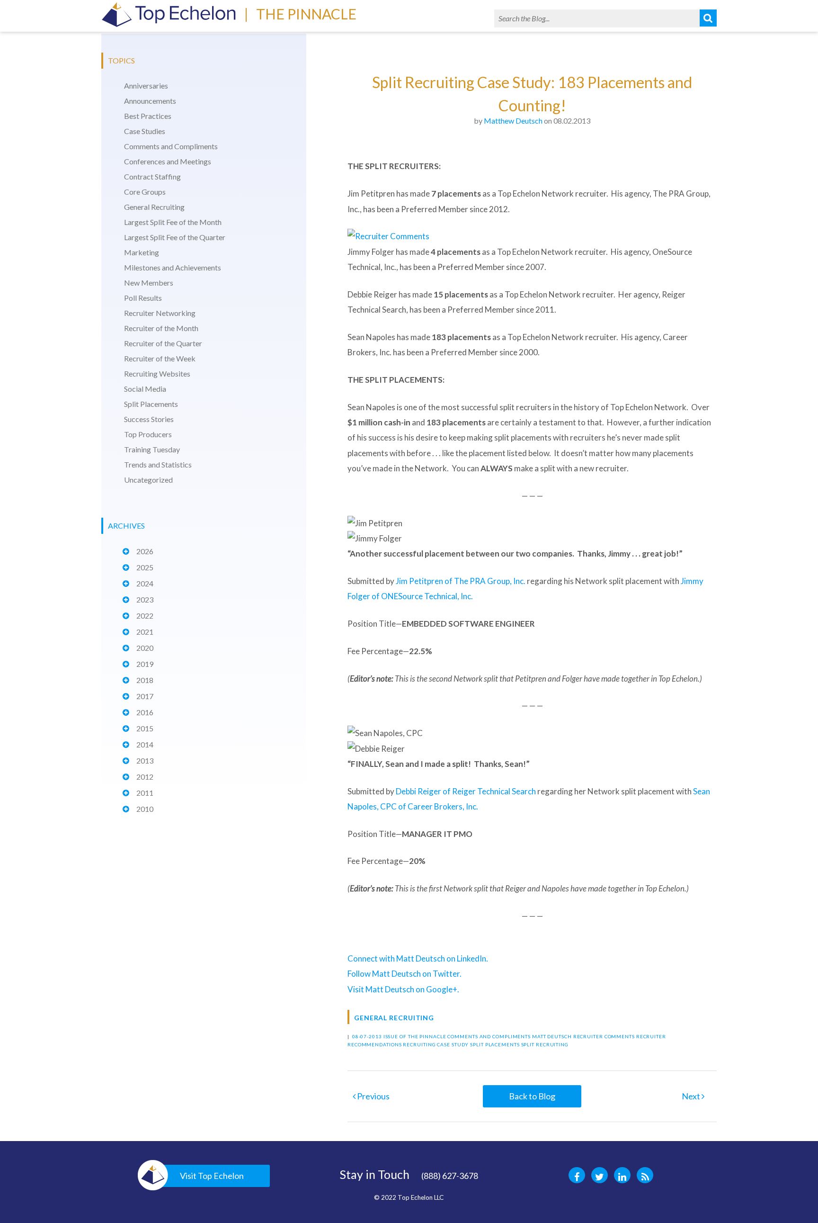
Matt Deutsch (552, 1036)
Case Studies (144, 130)
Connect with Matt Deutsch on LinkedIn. (417, 958)
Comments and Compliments (171, 146)
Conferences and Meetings (167, 161)
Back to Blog (532, 1096)
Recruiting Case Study (436, 1044)
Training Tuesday (152, 449)
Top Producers (148, 434)
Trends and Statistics (158, 464)
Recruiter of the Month (161, 328)
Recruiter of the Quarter (163, 343)
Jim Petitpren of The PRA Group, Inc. (460, 581)
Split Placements (151, 403)
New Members (148, 282)
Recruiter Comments (604, 1036)
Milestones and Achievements (172, 267)
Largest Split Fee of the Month (173, 221)
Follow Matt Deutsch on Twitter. (404, 974)
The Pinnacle (306, 13)
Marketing (141, 252)
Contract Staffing (152, 176)
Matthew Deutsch (513, 120)
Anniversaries (146, 85)
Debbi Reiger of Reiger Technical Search (466, 791)
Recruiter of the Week (160, 358)
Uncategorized (148, 479)
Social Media (145, 388)
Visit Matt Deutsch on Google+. (403, 989)
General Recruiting (154, 206)
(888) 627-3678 (449, 1175)
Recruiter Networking (160, 312)
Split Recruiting (545, 1044)
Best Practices (147, 115)
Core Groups (145, 191)
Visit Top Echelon (212, 1175)
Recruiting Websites (157, 373)
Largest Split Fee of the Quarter (174, 237)
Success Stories (149, 418)
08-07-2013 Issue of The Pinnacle (399, 1036)
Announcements (150, 100)
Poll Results (143, 297)
